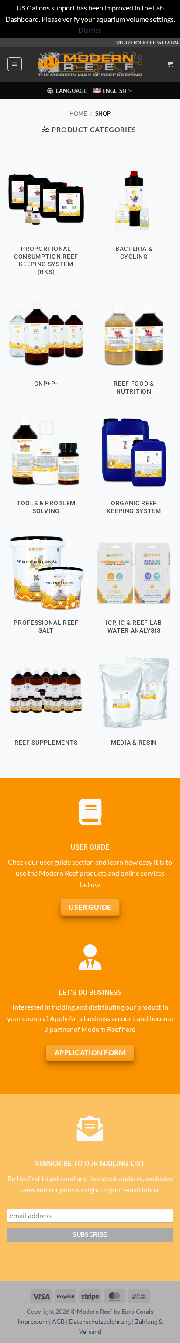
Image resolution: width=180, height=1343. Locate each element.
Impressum (32, 1321)
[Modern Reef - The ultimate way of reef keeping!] (90, 64)
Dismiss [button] (90, 30)
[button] (14, 64)
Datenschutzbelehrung (100, 1321)
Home (78, 113)
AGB (58, 1321)
